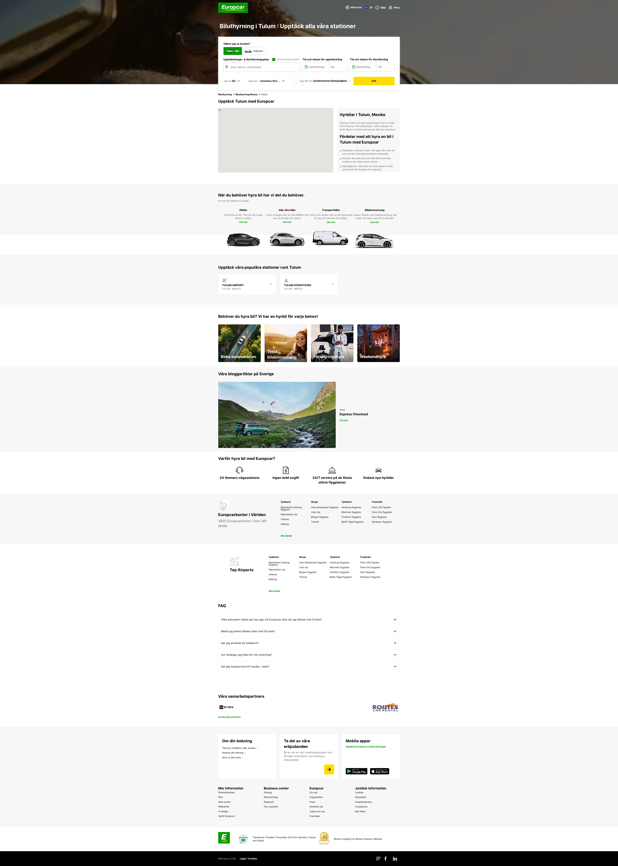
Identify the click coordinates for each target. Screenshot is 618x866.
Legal (243, 858)
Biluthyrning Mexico (246, 94)
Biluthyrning (225, 94)
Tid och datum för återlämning (369, 59)
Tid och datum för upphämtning (322, 59)
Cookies (252, 858)
